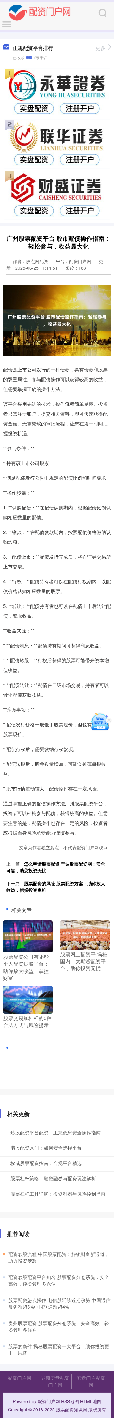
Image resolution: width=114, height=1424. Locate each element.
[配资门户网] (40, 12)
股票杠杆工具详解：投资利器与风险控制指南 (57, 1193)
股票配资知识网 (71, 1409)
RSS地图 (70, 1401)
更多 (100, 47)
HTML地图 (90, 1401)
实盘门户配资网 (91, 1381)
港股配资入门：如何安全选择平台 (46, 1147)
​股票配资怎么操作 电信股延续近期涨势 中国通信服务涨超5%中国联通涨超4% (59, 1303)
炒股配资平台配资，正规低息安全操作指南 (55, 1132)
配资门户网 (19, 1377)
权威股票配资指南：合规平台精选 (46, 1163)
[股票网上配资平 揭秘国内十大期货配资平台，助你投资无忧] (85, 934)
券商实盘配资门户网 (55, 1381)
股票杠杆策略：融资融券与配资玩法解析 (53, 1178)
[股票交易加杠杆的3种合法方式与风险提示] (28, 999)
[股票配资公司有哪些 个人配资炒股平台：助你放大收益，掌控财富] (28, 935)
